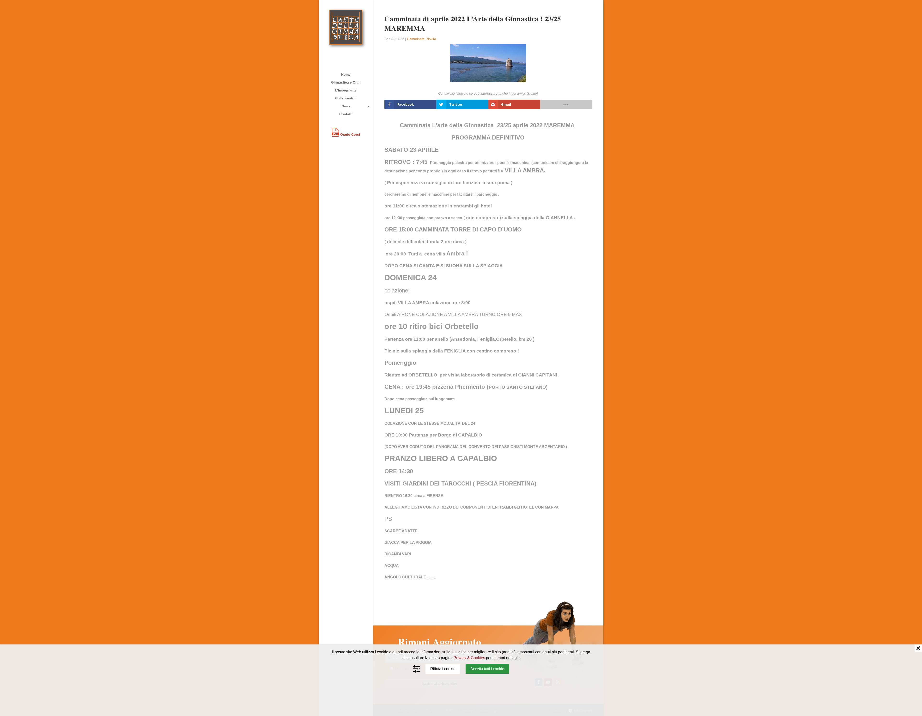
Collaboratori (346, 98)
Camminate (416, 39)
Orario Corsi (350, 134)
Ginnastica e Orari (346, 82)
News (345, 106)
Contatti (345, 114)
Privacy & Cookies (469, 658)
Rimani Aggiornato (439, 642)
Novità (431, 39)
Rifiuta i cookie (442, 669)
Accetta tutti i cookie (487, 669)
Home (346, 74)
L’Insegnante (346, 90)
